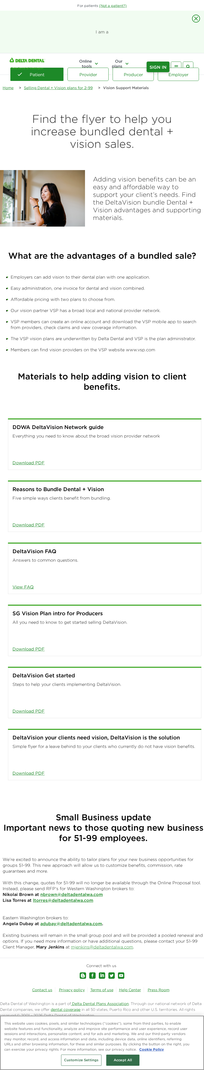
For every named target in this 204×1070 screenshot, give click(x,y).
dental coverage (65, 1009)
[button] (113, 5)
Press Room (158, 989)
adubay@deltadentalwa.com (71, 923)
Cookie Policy (151, 1049)
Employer (178, 74)
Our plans (117, 64)
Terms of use (101, 989)
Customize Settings (81, 1060)
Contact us (42, 989)
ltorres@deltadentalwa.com (63, 900)
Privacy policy (72, 989)
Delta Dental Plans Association (100, 1003)
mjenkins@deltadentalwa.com (102, 947)
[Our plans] (127, 63)
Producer (133, 74)
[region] (102, 1043)
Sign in (158, 67)
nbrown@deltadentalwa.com (71, 894)
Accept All (123, 1060)
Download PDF (28, 462)
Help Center (130, 989)
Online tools (85, 64)
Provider (88, 74)
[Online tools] (96, 63)
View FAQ (23, 587)
